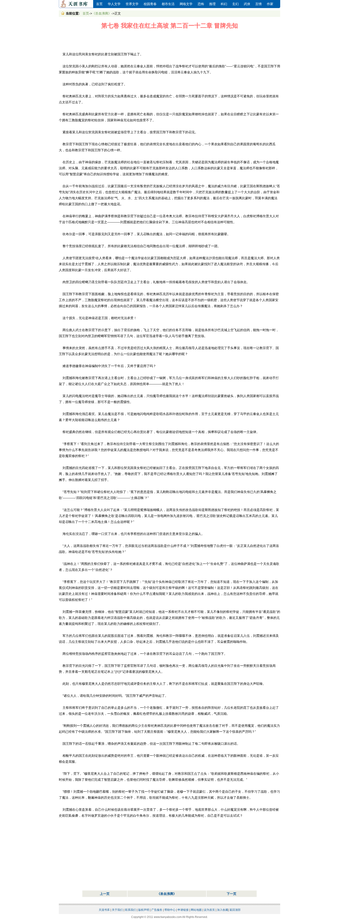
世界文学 (132, 4)
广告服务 (156, 909)
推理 (212, 4)
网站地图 (196, 909)
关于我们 (117, 909)
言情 (258, 4)
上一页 (105, 894)
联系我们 (130, 909)
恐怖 (201, 4)
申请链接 (183, 909)
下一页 (231, 894)
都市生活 (168, 4)
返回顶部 (235, 909)
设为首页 (209, 909)
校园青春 (150, 4)
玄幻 (235, 4)
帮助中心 (169, 909)
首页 (99, 4)
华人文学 (114, 4)
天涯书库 (76, 4)
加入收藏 (222, 909)
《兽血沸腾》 (101, 13)
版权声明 (143, 909)
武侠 (247, 4)
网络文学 (186, 4)
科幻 (224, 4)
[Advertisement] (169, 40)
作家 (270, 4)
